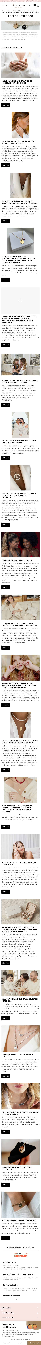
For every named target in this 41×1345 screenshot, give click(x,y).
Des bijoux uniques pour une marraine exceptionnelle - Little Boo (19, 382)
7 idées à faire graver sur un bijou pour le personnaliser (20, 1113)
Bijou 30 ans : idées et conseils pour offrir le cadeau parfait (18, 142)
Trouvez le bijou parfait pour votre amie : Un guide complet (18, 442)
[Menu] (3, 5)
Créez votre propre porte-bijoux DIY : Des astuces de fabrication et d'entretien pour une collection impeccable (19, 319)
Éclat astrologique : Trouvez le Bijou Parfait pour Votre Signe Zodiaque (19, 742)
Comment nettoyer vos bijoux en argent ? (17, 1055)
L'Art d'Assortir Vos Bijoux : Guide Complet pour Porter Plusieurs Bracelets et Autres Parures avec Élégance (17, 809)
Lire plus (5, 105)
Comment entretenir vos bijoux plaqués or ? (16, 1168)
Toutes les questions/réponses (11, 1299)
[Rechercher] (30, 5)
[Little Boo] (18, 5)
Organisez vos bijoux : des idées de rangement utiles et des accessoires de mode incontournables (19, 929)
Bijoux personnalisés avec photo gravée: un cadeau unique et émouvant (20, 202)
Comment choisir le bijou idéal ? (16, 560)
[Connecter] (38, 5)
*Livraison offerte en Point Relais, (12, 1265)
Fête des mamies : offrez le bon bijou (18, 1220)
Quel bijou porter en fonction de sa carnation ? (18, 864)
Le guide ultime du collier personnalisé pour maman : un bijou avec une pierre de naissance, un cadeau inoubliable (18, 260)
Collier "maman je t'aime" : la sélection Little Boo (19, 1000)
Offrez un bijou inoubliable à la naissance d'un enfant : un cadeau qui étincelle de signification (19, 685)
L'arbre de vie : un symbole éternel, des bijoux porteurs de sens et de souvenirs (20, 496)
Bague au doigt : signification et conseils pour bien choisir (16, 82)
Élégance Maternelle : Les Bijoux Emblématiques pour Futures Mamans (19, 624)
